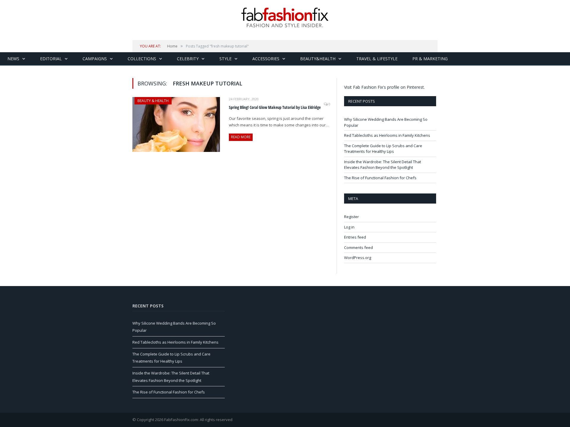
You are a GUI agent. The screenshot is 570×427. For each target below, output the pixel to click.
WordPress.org (357, 257)
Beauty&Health (317, 58)
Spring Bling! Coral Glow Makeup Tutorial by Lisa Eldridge (275, 107)
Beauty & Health (153, 100)
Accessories (265, 58)
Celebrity (188, 58)
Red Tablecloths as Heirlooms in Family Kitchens (387, 135)
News (13, 58)
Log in (349, 227)
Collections (142, 58)
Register (351, 216)
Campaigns (95, 58)
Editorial (51, 58)
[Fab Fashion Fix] (285, 17)
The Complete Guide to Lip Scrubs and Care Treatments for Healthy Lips (383, 148)
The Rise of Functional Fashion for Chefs (380, 177)
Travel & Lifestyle (377, 58)
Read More (241, 136)
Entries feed (355, 237)
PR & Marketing (430, 58)
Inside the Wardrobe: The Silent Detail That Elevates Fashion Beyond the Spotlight (382, 164)
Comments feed (358, 247)
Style (225, 58)
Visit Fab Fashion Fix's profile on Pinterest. (384, 87)
